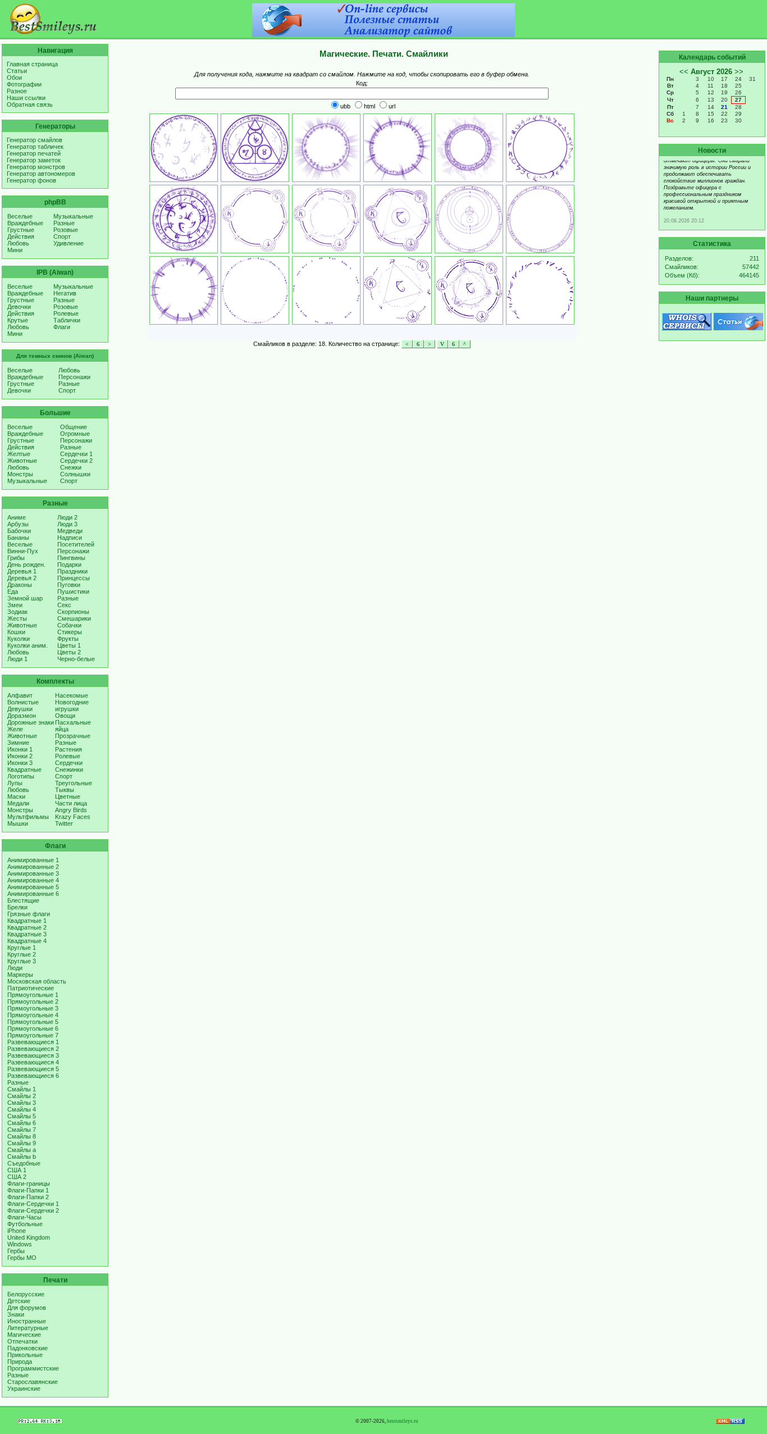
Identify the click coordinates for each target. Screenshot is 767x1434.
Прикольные (25, 1354)
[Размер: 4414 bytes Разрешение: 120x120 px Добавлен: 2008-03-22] (183, 219)
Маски (16, 796)
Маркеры (20, 974)
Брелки (17, 907)
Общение (73, 427)
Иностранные (26, 1321)
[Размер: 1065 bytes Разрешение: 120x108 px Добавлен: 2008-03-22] (540, 290)
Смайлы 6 (21, 1122)
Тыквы (64, 789)
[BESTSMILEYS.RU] (53, 32)
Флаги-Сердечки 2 (33, 1210)
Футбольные (25, 1224)
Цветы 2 (69, 652)
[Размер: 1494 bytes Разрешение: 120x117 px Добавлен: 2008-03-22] (255, 219)
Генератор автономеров (41, 173)
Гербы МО (21, 1257)
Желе (15, 729)
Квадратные (24, 769)
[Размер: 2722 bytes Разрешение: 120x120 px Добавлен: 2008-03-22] (469, 147)
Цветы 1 (69, 645)
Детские (18, 1301)
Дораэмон (21, 715)
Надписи (69, 537)
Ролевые (66, 313)
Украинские (23, 1388)
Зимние (18, 742)
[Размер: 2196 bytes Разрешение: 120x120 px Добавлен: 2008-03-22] (183, 147)
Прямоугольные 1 (32, 994)
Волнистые (23, 702)
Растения (68, 749)
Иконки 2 (20, 756)
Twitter (64, 823)
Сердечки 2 (76, 460)
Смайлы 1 (21, 1089)
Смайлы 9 (21, 1143)
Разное (17, 91)
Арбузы (18, 524)
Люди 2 (67, 517)
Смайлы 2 (21, 1095)
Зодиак (17, 611)
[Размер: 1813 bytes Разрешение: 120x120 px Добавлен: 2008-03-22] (326, 290)
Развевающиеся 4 (33, 1062)
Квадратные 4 (27, 940)
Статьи (17, 70)
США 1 (16, 1170)
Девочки (19, 306)
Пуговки (68, 584)
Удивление (68, 243)
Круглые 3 (21, 961)
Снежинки (69, 769)
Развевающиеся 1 (33, 1042)
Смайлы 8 (21, 1136)
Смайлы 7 (21, 1129)
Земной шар (25, 598)
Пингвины (71, 557)
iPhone (16, 1230)
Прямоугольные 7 (32, 1035)
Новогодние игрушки (72, 705)
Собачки (69, 625)
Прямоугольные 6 (32, 1028)
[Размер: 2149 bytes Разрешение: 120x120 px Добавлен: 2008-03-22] (540, 219)
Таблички (66, 320)
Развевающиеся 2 (33, 1048)
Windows (19, 1244)
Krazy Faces (72, 816)
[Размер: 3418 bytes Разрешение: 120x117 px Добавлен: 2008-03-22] (469, 290)
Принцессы (73, 578)
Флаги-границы (28, 1183)
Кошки (16, 632)
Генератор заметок (34, 160)
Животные (22, 460)
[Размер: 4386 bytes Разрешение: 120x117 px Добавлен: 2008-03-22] (397, 219)
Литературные (27, 1327)
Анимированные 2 (33, 866)
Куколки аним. (27, 645)
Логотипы (20, 776)
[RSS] (730, 1421)
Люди (14, 967)
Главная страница (32, 64)
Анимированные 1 (33, 860)
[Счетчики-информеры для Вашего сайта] (39, 1421)
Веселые (20, 216)
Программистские (33, 1368)
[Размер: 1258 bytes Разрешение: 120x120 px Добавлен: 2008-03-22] (255, 290)
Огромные (75, 433)
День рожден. (26, 564)
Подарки (69, 564)
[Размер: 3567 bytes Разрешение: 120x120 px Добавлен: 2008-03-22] (255, 147)
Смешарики (74, 618)
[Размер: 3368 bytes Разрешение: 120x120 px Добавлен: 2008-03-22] (469, 219)
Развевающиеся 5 (33, 1069)
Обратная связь (30, 104)
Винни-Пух (22, 551)
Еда (12, 591)
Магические (24, 1334)
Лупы (14, 783)
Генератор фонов (31, 180)
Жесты (17, 618)
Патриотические (30, 988)
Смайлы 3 (21, 1102)
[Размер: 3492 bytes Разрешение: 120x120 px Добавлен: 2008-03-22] (397, 147)
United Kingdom (28, 1237)
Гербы (16, 1251)
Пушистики (73, 591)
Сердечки (69, 762)
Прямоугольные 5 (32, 1021)
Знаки (15, 1314)
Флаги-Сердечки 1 (33, 1203)
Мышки (17, 823)
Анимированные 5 (33, 887)
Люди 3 (67, 524)
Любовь (18, 243)
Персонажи (74, 377)
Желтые (18, 453)
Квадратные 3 (27, 934)
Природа (19, 1361)
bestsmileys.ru (402, 1421)
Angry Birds (71, 810)
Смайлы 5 (21, 1116)
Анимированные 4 (33, 880)
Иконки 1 (20, 749)
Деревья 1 (21, 571)
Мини (14, 250)
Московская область (36, 981)
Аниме (16, 517)
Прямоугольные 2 (32, 1001)
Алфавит (20, 695)
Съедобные (23, 1163)
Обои (14, 77)
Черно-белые (76, 658)
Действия (20, 236)
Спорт (62, 236)
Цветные (67, 796)
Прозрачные (72, 735)
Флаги (61, 327)
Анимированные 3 (33, 873)
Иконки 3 (20, 762)
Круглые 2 (21, 954)
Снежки (70, 467)
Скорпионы (73, 611)
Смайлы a (21, 1149)
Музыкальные (73, 216)
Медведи (70, 530)
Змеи (14, 605)
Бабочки (19, 530)
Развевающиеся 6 (33, 1075)
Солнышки (75, 474)
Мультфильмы (28, 816)
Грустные (20, 229)
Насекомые (71, 695)
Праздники (72, 571)
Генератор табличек (35, 146)
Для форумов (26, 1307)
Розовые (65, 229)
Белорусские (25, 1294)
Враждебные (25, 223)
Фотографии (24, 84)
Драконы (19, 584)
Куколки (18, 638)
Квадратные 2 (27, 927)
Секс (64, 605)
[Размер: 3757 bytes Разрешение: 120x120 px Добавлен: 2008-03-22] (326, 147)
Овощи (65, 715)
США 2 (16, 1176)
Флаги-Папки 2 (28, 1197)
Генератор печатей (34, 153)
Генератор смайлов (34, 139)
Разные (64, 223)
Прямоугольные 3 (32, 1008)
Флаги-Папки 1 (28, 1190)
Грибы (16, 557)
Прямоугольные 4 (32, 1015)
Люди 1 (17, 658)
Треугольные (73, 783)
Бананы (18, 537)
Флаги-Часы (24, 1217)
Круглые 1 (21, 947)
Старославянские (32, 1381)
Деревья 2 (21, 578)
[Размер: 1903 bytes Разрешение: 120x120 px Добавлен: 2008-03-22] (183, 290)
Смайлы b (21, 1156)
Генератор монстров (36, 166)
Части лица (71, 803)
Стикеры (69, 632)
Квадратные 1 (27, 920)
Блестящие (23, 900)
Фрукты (68, 638)
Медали (18, 803)
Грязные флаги (28, 914)
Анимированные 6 (33, 893)
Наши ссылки (26, 97)
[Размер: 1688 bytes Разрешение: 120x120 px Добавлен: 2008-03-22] (540, 147)
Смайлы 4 (21, 1109)
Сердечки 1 (76, 453)
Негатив (64, 293)
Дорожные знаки (30, 722)
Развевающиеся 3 (33, 1055)
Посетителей (75, 544)
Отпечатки (22, 1341)
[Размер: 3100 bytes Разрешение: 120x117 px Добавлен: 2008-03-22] (326, 219)
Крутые (17, 320)
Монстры (20, 474)
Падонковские (27, 1348)
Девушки (20, 708)
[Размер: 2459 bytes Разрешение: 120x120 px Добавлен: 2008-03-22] (397, 290)
